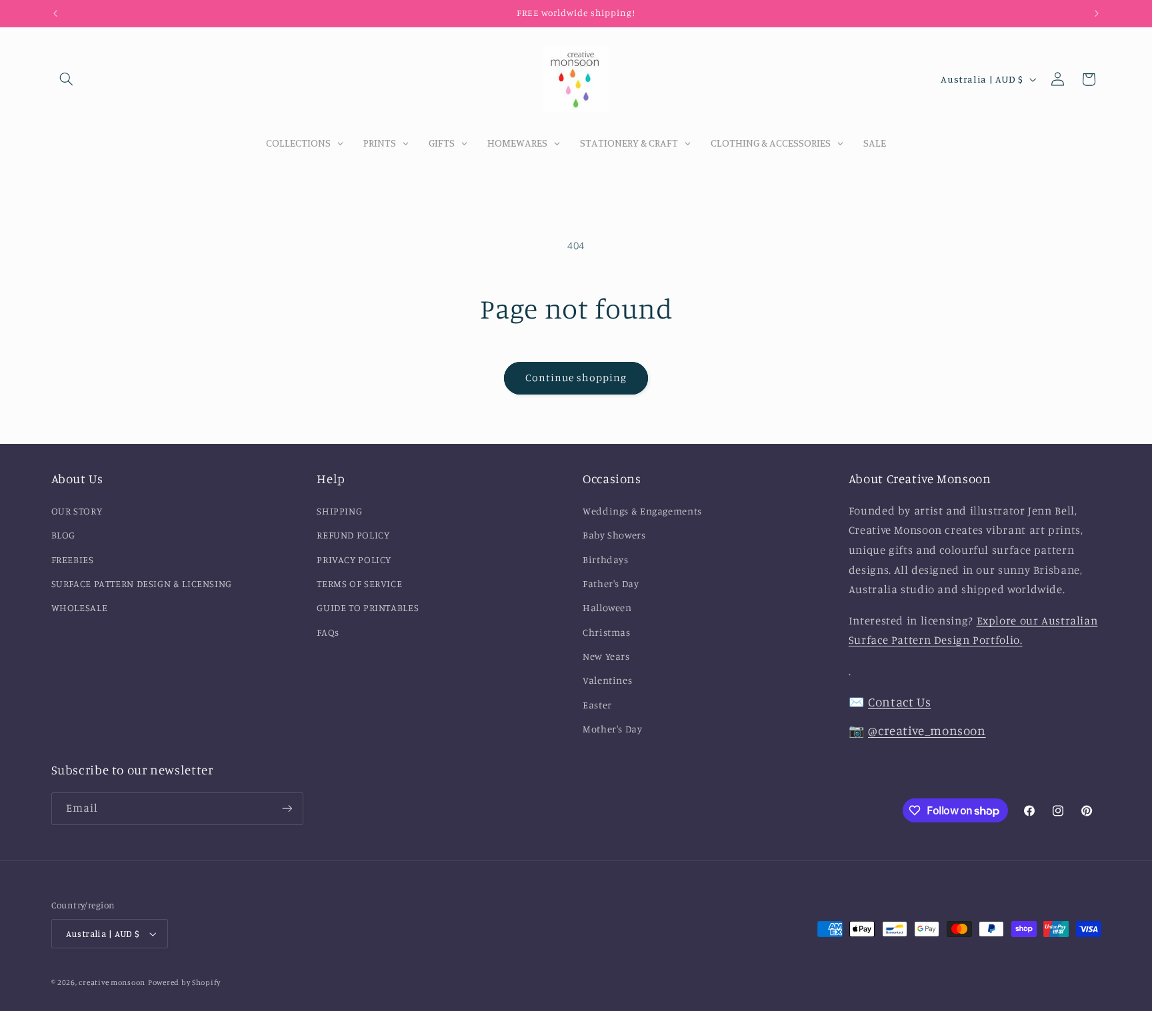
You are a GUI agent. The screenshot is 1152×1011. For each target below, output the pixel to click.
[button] (66, 79)
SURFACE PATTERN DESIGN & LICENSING (141, 582)
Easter (597, 704)
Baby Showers (614, 534)
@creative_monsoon (927, 730)
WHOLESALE (79, 607)
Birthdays (606, 558)
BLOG (63, 534)
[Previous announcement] (55, 13)
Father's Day (611, 582)
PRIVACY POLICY (354, 558)
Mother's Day (613, 728)
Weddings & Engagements (642, 510)
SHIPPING (339, 510)
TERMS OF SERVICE (359, 582)
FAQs (328, 631)
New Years (606, 656)
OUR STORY (77, 510)
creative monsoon (112, 982)
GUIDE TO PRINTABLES (368, 607)
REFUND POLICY (353, 534)
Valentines (607, 680)
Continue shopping (576, 377)
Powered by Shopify (184, 982)
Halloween (607, 607)
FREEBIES (72, 558)
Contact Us (899, 700)
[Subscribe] (286, 808)
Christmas (607, 631)
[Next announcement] (1096, 13)
